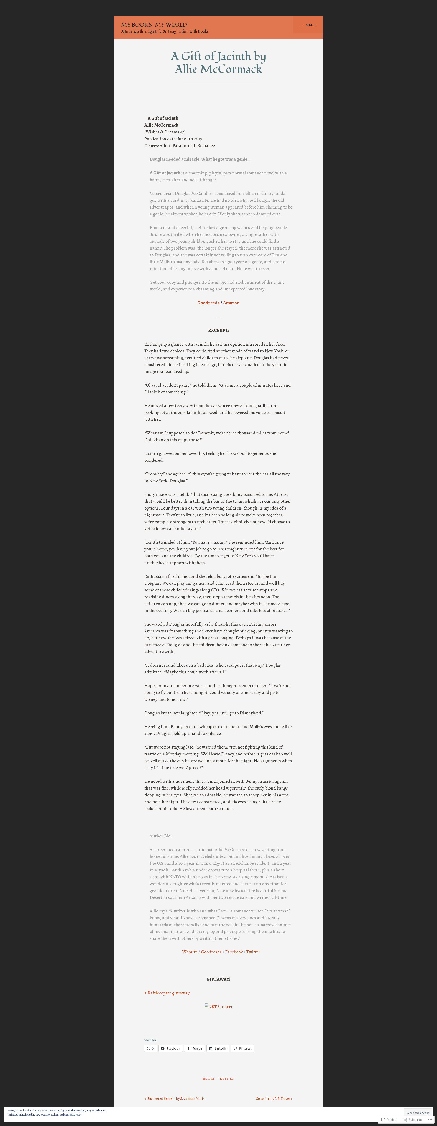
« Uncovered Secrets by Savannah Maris (174, 1098)
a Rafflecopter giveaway (167, 993)
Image (210, 1078)
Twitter (253, 952)
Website (190, 952)
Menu (311, 25)
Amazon (231, 303)
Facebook (234, 952)
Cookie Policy (74, 1114)
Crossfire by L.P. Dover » (274, 1098)
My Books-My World (154, 25)
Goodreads (208, 303)
